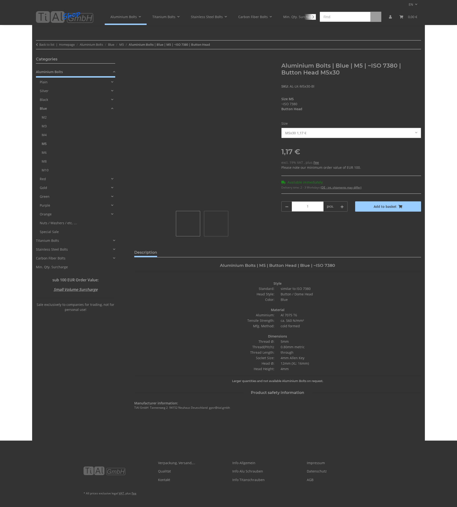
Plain (44, 82)
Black (44, 99)
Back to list (47, 44)
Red (43, 179)
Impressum (316, 463)
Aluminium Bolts (49, 72)
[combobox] (351, 133)
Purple (45, 205)
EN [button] (411, 4)
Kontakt (164, 479)
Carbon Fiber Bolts (50, 258)
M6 (44, 152)
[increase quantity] (342, 206)
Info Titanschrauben (248, 479)
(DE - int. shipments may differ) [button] (341, 187)
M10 (45, 170)
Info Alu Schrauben (247, 471)
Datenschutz (317, 471)
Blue (43, 108)
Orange (46, 214)
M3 (44, 126)
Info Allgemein (243, 463)
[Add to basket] (138, 59)
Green (45, 196)
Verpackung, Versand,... (176, 463)
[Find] (375, 17)
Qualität (164, 471)
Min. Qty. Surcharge (52, 267)
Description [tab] (145, 252)
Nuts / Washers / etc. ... (58, 223)
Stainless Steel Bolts (52, 249)
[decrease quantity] (287, 206)
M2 (44, 117)
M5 (44, 143)
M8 (44, 161)
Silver (44, 91)
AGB (310, 479)
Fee (316, 162)
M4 (44, 135)
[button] (390, 17)
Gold (43, 187)
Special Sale (49, 231)
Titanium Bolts (47, 240)
